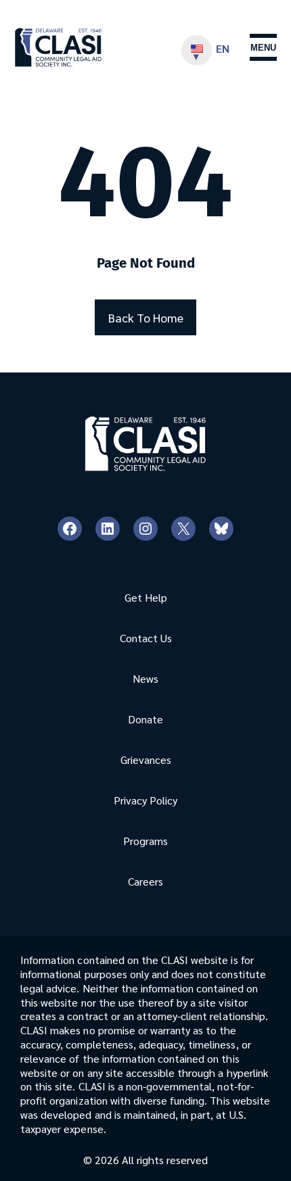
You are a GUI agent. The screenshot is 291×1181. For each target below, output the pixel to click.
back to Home (145, 317)
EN (222, 48)
